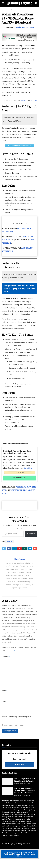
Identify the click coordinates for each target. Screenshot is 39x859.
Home (3, 10)
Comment (6, 656)
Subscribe (31, 534)
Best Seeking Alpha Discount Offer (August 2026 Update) (24, 780)
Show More (28, 468)
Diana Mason (8, 27)
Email (4, 701)
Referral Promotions (13, 10)
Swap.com (23, 100)
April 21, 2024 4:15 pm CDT (25, 27)
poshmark (9, 541)
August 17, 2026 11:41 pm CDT (22, 795)
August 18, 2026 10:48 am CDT (22, 784)
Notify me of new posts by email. (13, 725)
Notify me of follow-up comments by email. (17, 717)
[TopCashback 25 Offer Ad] (19, 37)
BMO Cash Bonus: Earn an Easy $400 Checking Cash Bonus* (17, 452)
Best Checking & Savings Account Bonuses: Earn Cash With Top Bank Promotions (24, 790)
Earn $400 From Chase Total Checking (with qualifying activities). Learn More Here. (19, 289)
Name (4, 690)
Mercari (34, 100)
